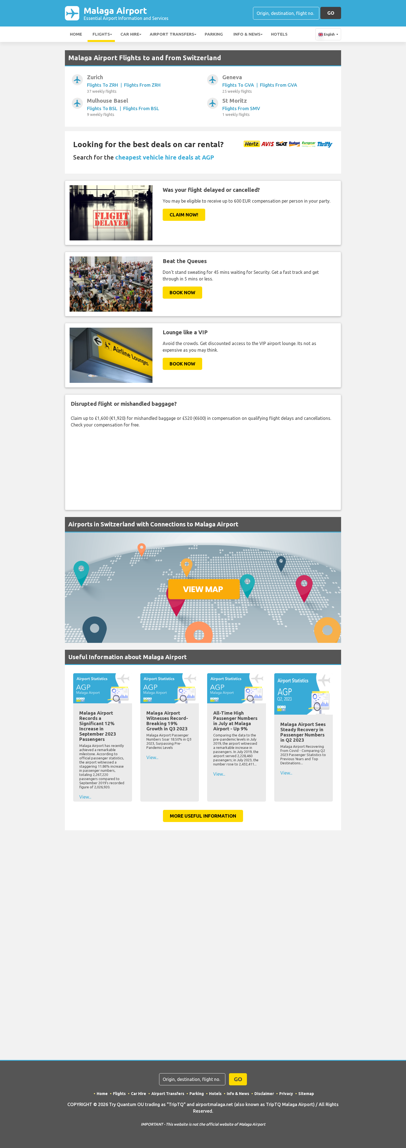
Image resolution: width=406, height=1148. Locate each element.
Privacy (286, 1093)
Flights (101, 34)
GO (330, 12)
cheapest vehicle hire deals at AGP (164, 157)
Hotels (279, 34)
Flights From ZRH (142, 85)
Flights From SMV (241, 108)
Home (76, 34)
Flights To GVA (238, 85)
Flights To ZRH (102, 85)
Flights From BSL (141, 108)
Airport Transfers (172, 34)
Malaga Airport (126, 13)
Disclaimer (264, 1093)
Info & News (246, 34)
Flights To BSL (102, 108)
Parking (214, 34)
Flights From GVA (278, 85)
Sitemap (306, 1093)
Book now (182, 292)
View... (85, 796)
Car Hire (129, 34)
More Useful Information (203, 815)
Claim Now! (184, 214)
